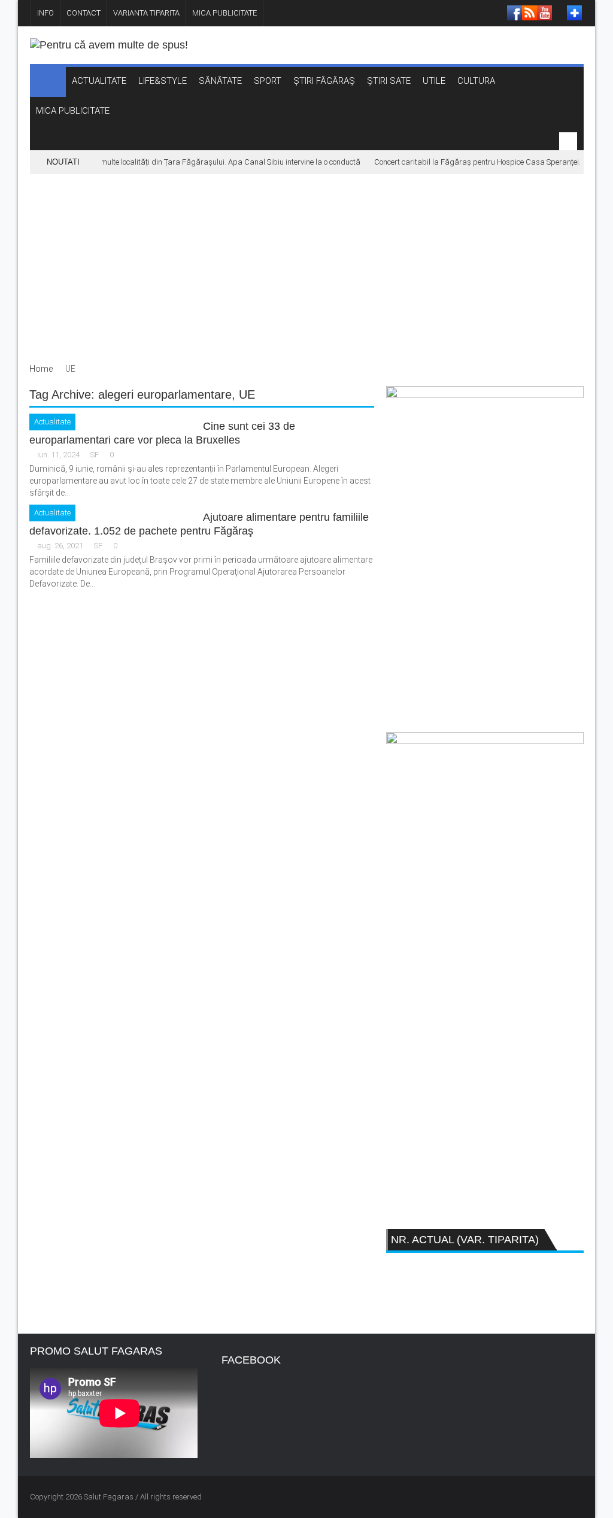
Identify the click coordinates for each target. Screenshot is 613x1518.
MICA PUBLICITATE (224, 12)
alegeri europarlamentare (165, 394)
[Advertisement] (306, 264)
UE (247, 394)
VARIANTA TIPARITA (146, 12)
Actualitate (52, 421)
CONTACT (83, 12)
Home (41, 369)
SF (94, 454)
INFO (45, 12)
